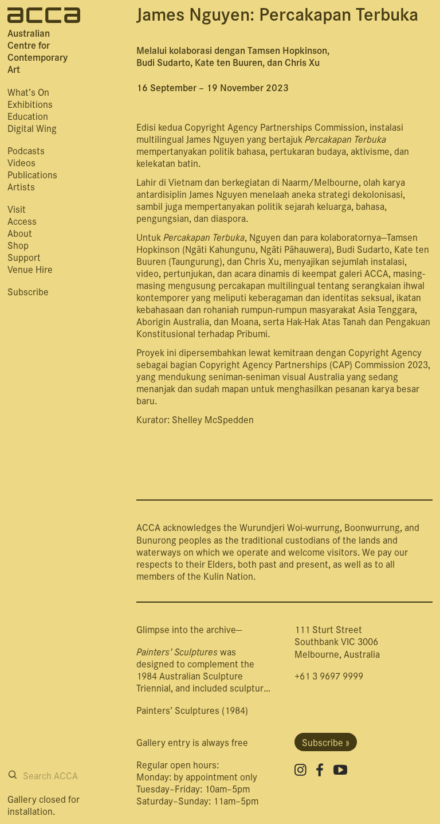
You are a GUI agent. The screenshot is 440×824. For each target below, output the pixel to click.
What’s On (28, 91)
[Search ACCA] (12, 775)
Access (22, 220)
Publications (32, 174)
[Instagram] (300, 770)
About (19, 232)
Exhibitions (30, 103)
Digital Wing (32, 127)
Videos (21, 162)
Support (24, 256)
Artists (21, 186)
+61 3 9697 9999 (328, 675)
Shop (18, 244)
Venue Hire (30, 268)
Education (27, 115)
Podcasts (26, 150)
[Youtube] (340, 769)
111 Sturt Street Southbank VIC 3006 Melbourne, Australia (337, 640)
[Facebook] (319, 769)
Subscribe (28, 291)
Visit (16, 208)
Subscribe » (325, 741)
